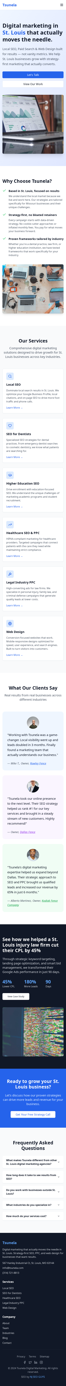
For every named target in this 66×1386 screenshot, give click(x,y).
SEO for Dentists (12, 1293)
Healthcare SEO (11, 1298)
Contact (7, 1343)
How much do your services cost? (26, 1216)
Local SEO (8, 1288)
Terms (32, 1356)
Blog (5, 1338)
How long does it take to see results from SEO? (31, 1176)
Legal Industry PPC (13, 1303)
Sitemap (44, 1356)
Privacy (21, 1356)
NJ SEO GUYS (37, 1376)
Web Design (9, 1308)
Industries (8, 1333)
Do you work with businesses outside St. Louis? (31, 1191)
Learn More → (14, 407)
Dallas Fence (27, 832)
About (6, 1323)
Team (5, 1328)
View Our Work (33, 84)
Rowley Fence (38, 763)
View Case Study (16, 996)
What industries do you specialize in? (28, 1205)
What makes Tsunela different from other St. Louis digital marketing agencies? (31, 1162)
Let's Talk (33, 75)
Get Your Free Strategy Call (33, 1114)
